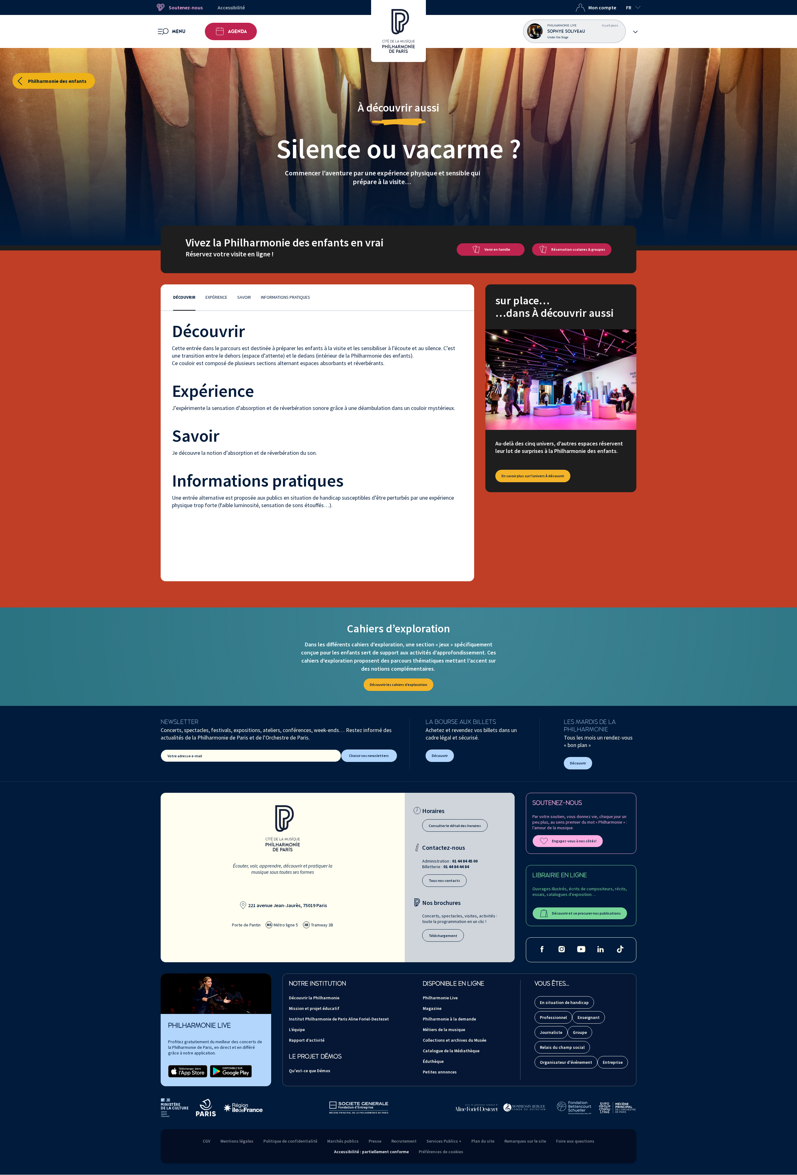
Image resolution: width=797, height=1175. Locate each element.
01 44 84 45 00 (465, 861)
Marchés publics (343, 1141)
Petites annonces (440, 1072)
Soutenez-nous (186, 7)
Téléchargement (443, 935)
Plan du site (482, 1141)
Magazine (432, 1008)
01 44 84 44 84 (456, 866)
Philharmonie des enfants (57, 81)
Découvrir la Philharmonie (314, 998)
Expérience (216, 297)
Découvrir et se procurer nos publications (586, 913)
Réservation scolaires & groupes (578, 249)
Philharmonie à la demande (449, 1019)
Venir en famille (497, 249)
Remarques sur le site (525, 1141)
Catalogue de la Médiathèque (451, 1051)
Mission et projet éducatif (314, 1008)
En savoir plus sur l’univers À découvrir (533, 475)
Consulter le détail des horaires (455, 825)
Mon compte (602, 7)
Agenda (237, 31)
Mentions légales (236, 1141)
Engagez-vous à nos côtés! (574, 841)
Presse (375, 1141)
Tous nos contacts (444, 880)
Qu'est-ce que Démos (309, 1070)
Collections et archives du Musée (454, 1040)
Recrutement (404, 1141)
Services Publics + (444, 1141)
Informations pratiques (285, 297)
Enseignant (589, 1017)
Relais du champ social (562, 1047)
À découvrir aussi (398, 108)
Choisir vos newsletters (369, 755)
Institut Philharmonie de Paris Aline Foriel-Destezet (339, 1019)
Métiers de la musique (444, 1029)
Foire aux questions (575, 1141)
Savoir (244, 297)
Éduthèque (433, 1061)
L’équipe (297, 1029)
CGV (206, 1141)
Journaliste (551, 1032)
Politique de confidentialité (290, 1141)
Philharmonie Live (440, 998)
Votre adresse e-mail (184, 756)
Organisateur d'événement (566, 1062)
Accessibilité (231, 7)
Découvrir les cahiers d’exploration (398, 684)
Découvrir (184, 297)
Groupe (580, 1032)
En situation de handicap (564, 1002)
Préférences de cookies (441, 1151)
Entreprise (613, 1062)
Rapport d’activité (306, 1040)
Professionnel (553, 1017)
